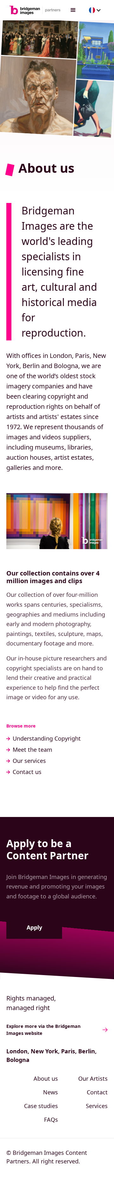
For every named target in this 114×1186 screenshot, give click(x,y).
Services (97, 1106)
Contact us (27, 772)
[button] (73, 10)
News (50, 1092)
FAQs (51, 1119)
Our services (29, 760)
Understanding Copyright (47, 738)
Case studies (41, 1106)
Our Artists (93, 1078)
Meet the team (32, 749)
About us (46, 1078)
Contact (97, 1092)
